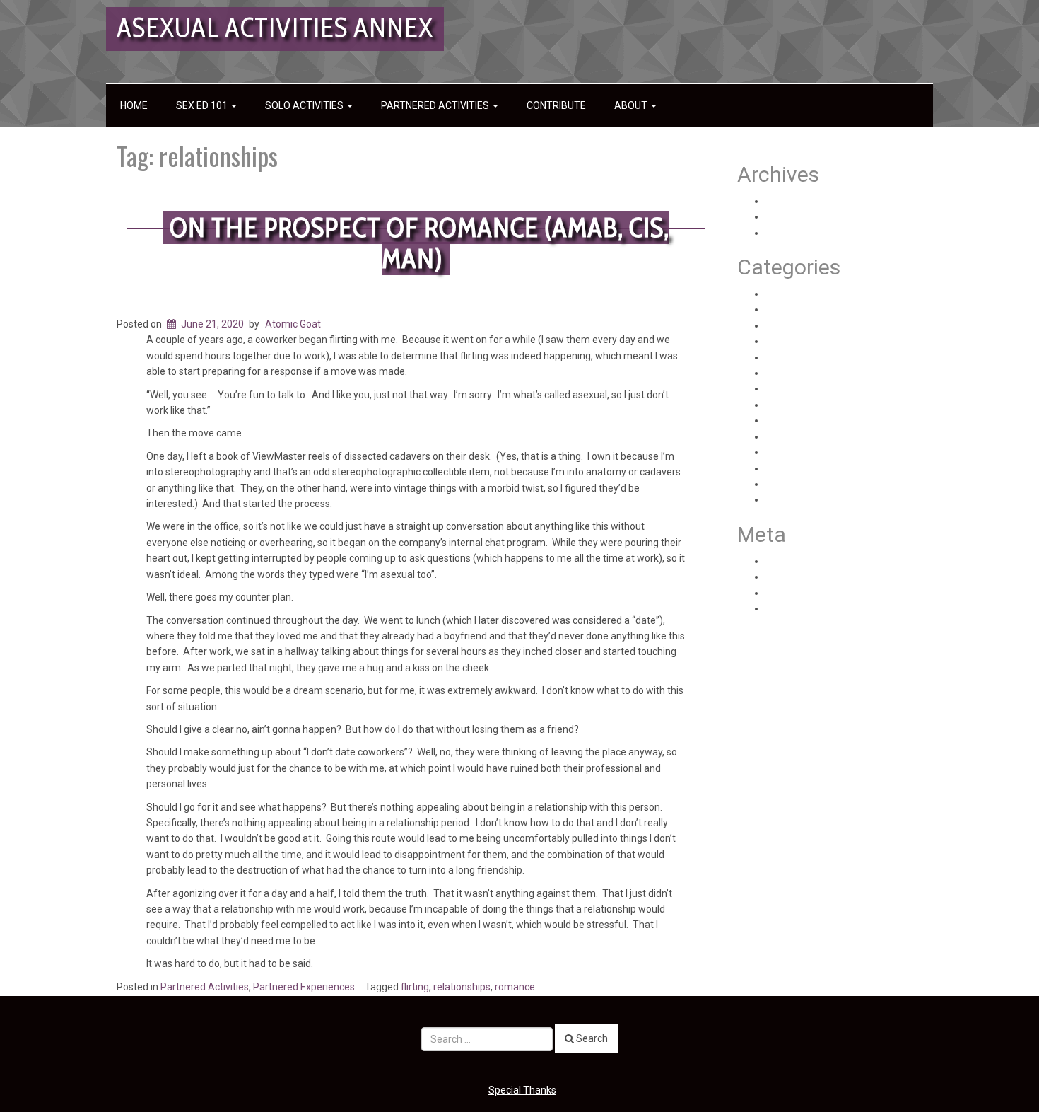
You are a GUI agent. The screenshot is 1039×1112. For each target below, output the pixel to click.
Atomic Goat (293, 324)
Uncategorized (798, 499)
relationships (462, 986)
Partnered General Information (834, 372)
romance (515, 986)
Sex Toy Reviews (802, 420)
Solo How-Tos (796, 484)
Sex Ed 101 (203, 105)
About (632, 105)
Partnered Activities (436, 105)
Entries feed (792, 576)
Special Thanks (522, 1090)
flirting (415, 986)
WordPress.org (798, 608)
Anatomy (786, 293)
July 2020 (787, 216)
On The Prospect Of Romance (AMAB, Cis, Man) (419, 243)
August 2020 (794, 201)
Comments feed (802, 592)
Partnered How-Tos (808, 388)
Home (134, 105)
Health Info (789, 309)
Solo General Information (821, 468)
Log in (778, 561)
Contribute (556, 105)
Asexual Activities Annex (275, 27)
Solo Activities (305, 105)
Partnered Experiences (304, 986)
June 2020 (789, 232)
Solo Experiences (803, 452)
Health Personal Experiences (829, 325)
